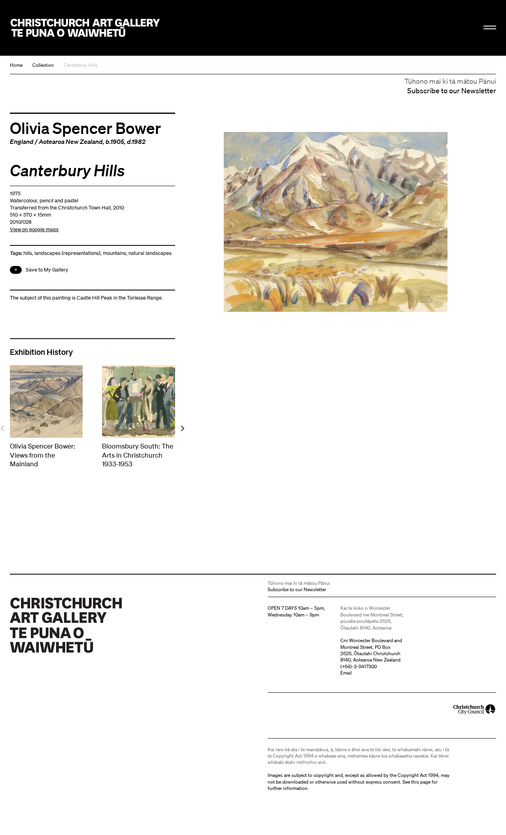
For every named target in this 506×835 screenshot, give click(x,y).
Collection (43, 65)
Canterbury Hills (81, 65)
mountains (114, 253)
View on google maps (34, 229)
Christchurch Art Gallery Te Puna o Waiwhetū (85, 28)
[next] (182, 429)
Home (16, 65)
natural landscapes (150, 253)
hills (27, 253)
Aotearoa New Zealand (71, 141)
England (22, 141)
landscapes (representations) (67, 253)
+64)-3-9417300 (359, 666)
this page (420, 781)
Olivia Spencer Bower (85, 127)
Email (346, 672)
